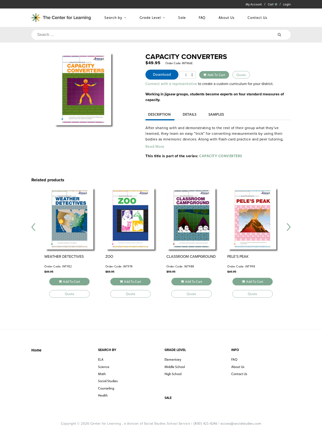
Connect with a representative (171, 83)
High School (173, 374)
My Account (254, 4)
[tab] (159, 115)
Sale (182, 18)
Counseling (106, 388)
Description (159, 114)
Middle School (175, 367)
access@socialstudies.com (240, 423)
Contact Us (257, 18)
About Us (227, 18)
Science (103, 367)
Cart (271, 4)
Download (162, 74)
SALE (168, 398)
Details (189, 114)
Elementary (173, 359)
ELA (100, 359)
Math (102, 374)
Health (103, 395)
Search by (113, 18)
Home (36, 350)
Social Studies (108, 381)
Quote (241, 75)
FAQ (202, 18)
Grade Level (150, 18)
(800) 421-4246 (205, 423)
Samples (216, 114)
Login (287, 4)
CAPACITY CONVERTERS (220, 156)
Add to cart (216, 75)
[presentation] (33, 227)
